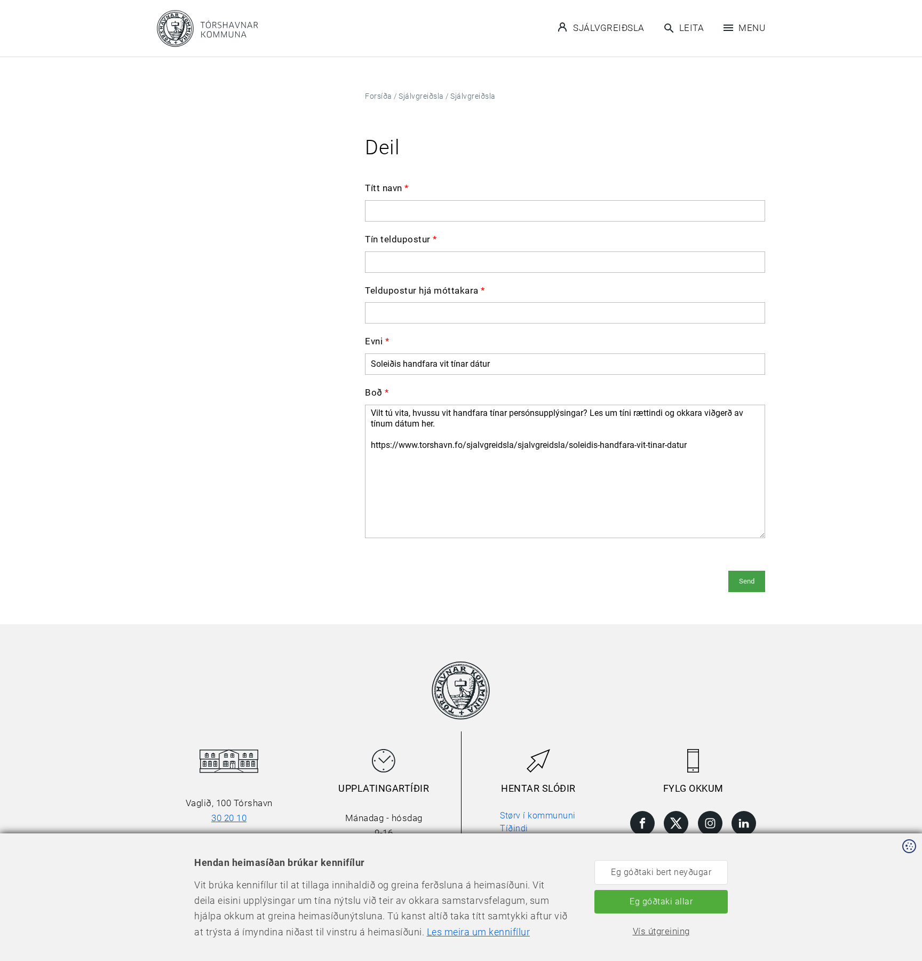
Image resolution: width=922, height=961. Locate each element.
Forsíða (378, 96)
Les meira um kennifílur (478, 932)
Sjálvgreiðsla (609, 27)
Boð (377, 392)
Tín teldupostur (401, 239)
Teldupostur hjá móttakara (425, 290)
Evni (377, 341)
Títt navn (387, 188)
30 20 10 (229, 818)
